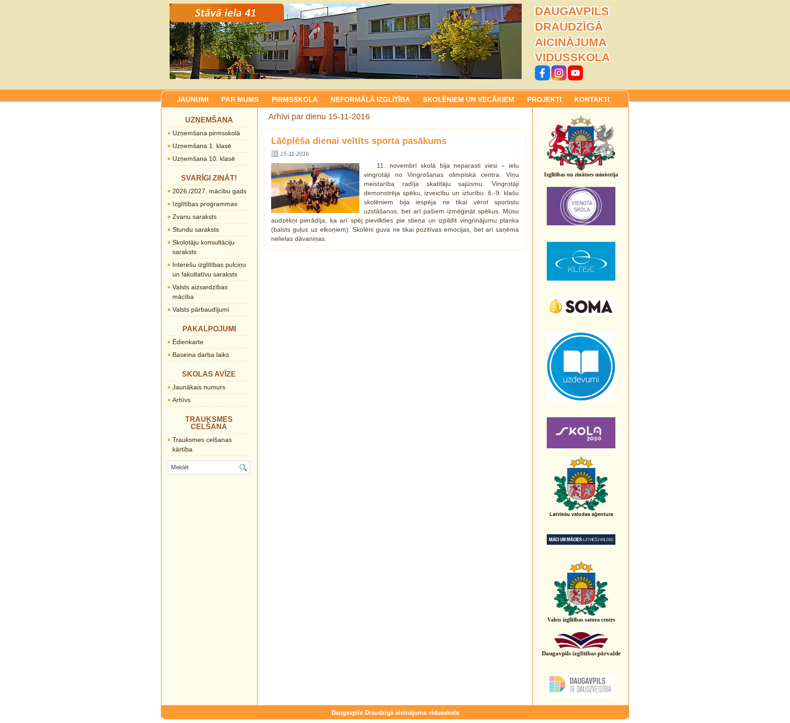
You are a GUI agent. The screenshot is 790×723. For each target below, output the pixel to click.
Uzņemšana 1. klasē (201, 145)
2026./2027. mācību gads (209, 191)
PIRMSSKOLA (295, 99)
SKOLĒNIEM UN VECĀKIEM (468, 99)
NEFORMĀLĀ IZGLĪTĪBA (370, 99)
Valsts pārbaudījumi (200, 309)
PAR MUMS (240, 99)
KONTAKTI (591, 99)
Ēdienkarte (187, 342)
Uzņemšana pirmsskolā (206, 133)
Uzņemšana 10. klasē (203, 158)
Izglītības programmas (204, 203)
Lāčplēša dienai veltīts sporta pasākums (359, 141)
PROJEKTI (544, 99)
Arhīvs (181, 400)
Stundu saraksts (195, 229)
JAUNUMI (192, 99)
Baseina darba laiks (200, 354)
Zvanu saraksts (194, 216)
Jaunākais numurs (198, 387)
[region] (346, 41)
